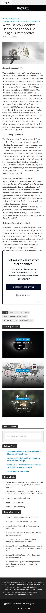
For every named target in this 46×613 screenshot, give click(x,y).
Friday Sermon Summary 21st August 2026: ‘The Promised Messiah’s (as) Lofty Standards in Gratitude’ (24, 484)
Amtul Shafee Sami (11, 18)
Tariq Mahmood (12, 517)
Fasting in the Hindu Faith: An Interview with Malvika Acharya (23, 459)
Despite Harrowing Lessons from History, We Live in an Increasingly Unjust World (23, 564)
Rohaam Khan (11, 522)
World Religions (32, 21)
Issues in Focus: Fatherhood (17, 502)
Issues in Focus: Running (15, 507)
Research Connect (10, 320)
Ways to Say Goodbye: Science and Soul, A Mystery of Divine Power (24, 452)
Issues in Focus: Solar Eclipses (23, 344)
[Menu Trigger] (2, 2)
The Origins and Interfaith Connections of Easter (22, 540)
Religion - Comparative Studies (15, 316)
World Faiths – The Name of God (23, 403)
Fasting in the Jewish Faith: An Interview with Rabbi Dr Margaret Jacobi (24, 466)
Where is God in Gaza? (30, 517)
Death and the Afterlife (13, 21)
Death (12, 312)
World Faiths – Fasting (23, 374)
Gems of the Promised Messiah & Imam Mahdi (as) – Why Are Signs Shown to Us (24, 548)
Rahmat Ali (10, 546)
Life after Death (23, 312)
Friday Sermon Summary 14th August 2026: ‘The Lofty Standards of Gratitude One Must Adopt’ (25, 492)
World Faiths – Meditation (18, 471)
